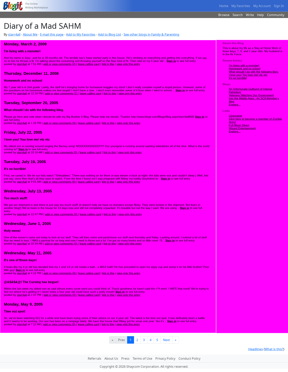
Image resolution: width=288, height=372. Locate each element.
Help (260, 15)
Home (223, 6)
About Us (111, 358)
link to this (108, 64)
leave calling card (89, 64)
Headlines (255, 349)
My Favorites (240, 6)
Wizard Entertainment (242, 128)
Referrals (94, 358)
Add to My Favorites (80, 34)
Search (238, 15)
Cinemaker (235, 115)
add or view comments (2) (59, 64)
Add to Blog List (109, 34)
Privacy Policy (165, 358)
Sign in (171, 60)
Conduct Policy (189, 358)
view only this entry (128, 64)
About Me (30, 34)
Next (166, 340)
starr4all (14, 34)
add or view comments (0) (60, 123)
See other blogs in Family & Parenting (151, 34)
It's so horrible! (238, 77)
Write (250, 15)
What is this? (274, 349)
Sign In (279, 6)
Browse (223, 15)
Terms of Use (142, 358)
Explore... (235, 104)
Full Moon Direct (239, 125)
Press (125, 358)
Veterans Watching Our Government (251, 95)
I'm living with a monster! (244, 65)
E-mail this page (51, 34)
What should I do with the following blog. (254, 71)
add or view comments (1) (61, 93)
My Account (262, 6)
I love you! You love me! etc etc (248, 74)
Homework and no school (244, 68)
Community (275, 15)
